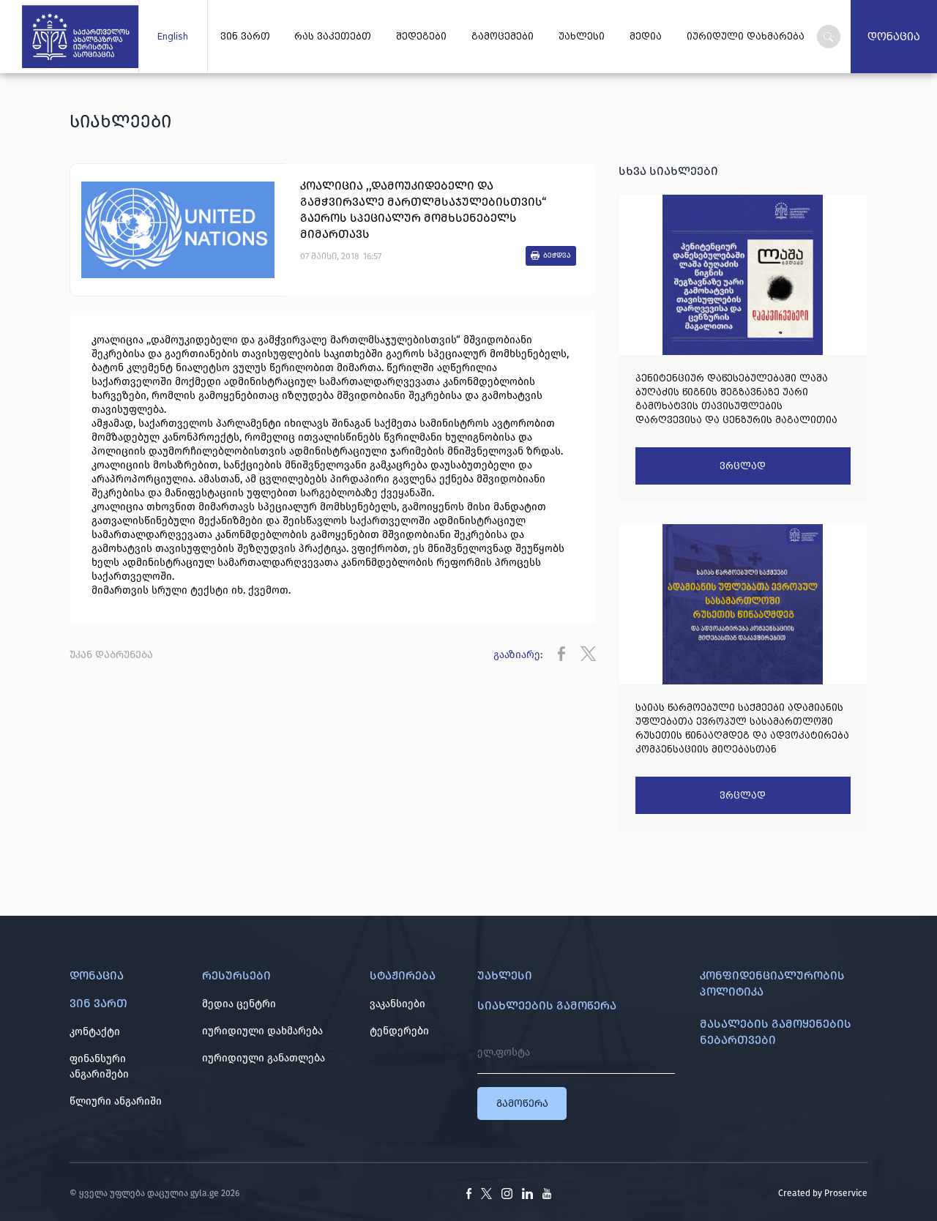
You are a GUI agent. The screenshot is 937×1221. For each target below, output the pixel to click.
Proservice (845, 1193)
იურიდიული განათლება (263, 1058)
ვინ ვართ (245, 36)
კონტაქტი (95, 1032)
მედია (646, 36)
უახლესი (582, 36)
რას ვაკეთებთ (332, 36)
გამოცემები (502, 36)
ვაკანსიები (397, 1004)
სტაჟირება (403, 975)
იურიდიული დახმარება (262, 1031)
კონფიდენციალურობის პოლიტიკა (772, 983)
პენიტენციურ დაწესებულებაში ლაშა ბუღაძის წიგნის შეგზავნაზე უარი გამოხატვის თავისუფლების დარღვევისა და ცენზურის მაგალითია (736, 399)
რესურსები (236, 975)
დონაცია (893, 36)
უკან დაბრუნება (111, 655)
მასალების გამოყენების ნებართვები (775, 1032)
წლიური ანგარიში (116, 1101)
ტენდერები (399, 1031)
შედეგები (421, 36)
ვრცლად (743, 466)
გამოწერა (522, 1103)
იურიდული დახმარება (746, 36)
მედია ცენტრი (239, 1004)
